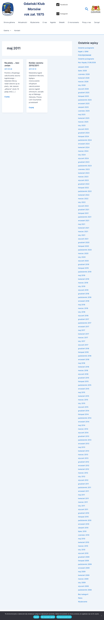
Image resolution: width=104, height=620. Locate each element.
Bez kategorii (83, 594)
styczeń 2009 (83, 586)
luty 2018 (81, 312)
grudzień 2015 (83, 378)
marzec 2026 (83, 82)
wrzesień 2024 (83, 144)
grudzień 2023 (83, 162)
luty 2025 (82, 125)
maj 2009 (81, 572)
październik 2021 (84, 217)
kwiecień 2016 (83, 367)
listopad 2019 (83, 268)
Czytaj (6, 96)
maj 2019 (81, 275)
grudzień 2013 (83, 436)
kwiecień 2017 (83, 334)
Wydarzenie (82, 602)
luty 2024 (82, 155)
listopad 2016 (83, 352)
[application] (10, 30)
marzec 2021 (83, 231)
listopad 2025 (83, 96)
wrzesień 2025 (83, 103)
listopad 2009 (83, 561)
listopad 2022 (83, 188)
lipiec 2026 (82, 71)
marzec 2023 (83, 177)
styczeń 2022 (83, 206)
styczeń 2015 (83, 407)
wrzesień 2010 (83, 524)
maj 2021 (81, 224)
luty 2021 (81, 235)
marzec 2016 (83, 370)
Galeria (6, 30)
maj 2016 (81, 363)
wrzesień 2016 (83, 359)
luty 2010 (81, 550)
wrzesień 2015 (83, 389)
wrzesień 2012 (83, 465)
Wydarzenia (34, 22)
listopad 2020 (83, 246)
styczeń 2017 (83, 345)
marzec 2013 (83, 455)
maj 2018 (81, 305)
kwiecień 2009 (83, 575)
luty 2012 (81, 476)
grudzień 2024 (83, 133)
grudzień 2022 (83, 184)
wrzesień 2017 (83, 327)
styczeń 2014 (83, 433)
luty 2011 (81, 506)
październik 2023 (85, 166)
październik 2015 (84, 385)
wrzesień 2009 (83, 568)
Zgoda (36, 617)
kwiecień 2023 (83, 173)
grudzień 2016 (83, 348)
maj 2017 (81, 330)
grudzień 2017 (83, 319)
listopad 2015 (83, 381)
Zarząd (97, 22)
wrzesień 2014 (83, 422)
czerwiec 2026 (84, 74)
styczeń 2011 (83, 509)
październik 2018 (84, 297)
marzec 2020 (83, 253)
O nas (45, 22)
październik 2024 (85, 140)
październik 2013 (84, 440)
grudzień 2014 (83, 411)
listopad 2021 (83, 213)
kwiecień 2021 (83, 228)
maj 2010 (81, 539)
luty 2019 (81, 286)
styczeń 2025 (83, 129)
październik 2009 (85, 564)
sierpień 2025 (83, 107)
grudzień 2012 (83, 462)
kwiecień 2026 (83, 78)
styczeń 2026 (83, 89)
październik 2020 (85, 250)
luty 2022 (82, 202)
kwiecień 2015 (83, 396)
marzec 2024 (83, 151)
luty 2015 (81, 403)
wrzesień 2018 (83, 301)
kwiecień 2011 (83, 498)
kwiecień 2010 (83, 542)
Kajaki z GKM (83, 51)
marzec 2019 (83, 283)
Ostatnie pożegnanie (86, 48)
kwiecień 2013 (83, 451)
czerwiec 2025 (84, 111)
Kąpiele (53, 22)
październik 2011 (84, 487)
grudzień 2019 (83, 264)
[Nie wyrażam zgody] (101, 616)
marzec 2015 (83, 400)
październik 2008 (85, 590)
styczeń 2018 (83, 316)
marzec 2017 (83, 338)
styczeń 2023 (83, 180)
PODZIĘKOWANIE (84, 55)
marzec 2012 (83, 473)
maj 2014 (81, 425)
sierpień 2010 (83, 528)
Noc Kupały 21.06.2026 (87, 62)
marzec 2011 (83, 502)
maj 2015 (81, 392)
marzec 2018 (83, 308)
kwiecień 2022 (83, 195)
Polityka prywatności (64, 617)
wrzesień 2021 (83, 220)
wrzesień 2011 (83, 491)
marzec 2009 (83, 579)
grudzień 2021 (83, 210)
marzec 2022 (83, 199)
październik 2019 (84, 272)
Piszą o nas (86, 22)
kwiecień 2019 (83, 279)
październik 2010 (84, 520)
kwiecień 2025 (83, 118)
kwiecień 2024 (83, 147)
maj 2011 (81, 495)
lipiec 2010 (82, 531)
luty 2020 (82, 257)
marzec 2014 (83, 429)
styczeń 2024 (83, 158)
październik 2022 (85, 191)
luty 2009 (82, 583)
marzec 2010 (83, 546)
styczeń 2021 (83, 239)
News (80, 598)
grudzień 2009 (83, 557)
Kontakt (17, 30)
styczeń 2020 (83, 261)
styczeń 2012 (83, 480)
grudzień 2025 (83, 93)
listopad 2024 (83, 136)
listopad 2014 (83, 414)
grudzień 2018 (83, 294)
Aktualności (22, 22)
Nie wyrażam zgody (47, 617)
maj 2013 (81, 447)
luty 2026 (82, 85)
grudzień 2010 (83, 513)
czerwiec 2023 (84, 169)
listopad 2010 (83, 517)
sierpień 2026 (83, 67)
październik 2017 (84, 323)
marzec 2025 (83, 122)
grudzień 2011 (83, 484)
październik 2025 (85, 100)
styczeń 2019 (83, 290)
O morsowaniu (73, 22)
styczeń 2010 (83, 553)
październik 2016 (84, 356)
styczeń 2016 (83, 374)
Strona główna (9, 22)
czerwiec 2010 (83, 535)
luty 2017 (81, 341)
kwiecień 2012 (83, 469)
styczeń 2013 (83, 458)
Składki (62, 22)
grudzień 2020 (83, 242)
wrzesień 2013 (83, 444)
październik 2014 (84, 418)
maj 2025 (81, 114)
